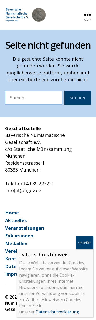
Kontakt (14, 259)
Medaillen (16, 243)
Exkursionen (19, 236)
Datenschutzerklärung (57, 312)
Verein (12, 251)
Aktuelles (16, 220)
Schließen (84, 243)
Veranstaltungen (24, 228)
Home (12, 213)
